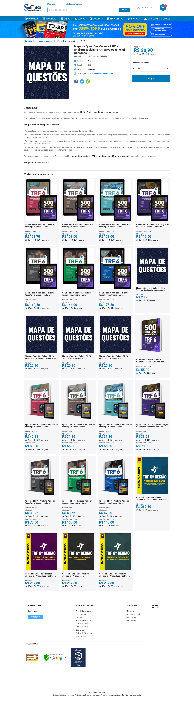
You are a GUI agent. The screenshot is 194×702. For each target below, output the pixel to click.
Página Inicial (29, 41)
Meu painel (130, 611)
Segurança (80, 630)
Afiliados (35, 616)
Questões (98, 19)
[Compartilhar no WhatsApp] (88, 81)
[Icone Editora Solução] (33, 7)
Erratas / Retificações (159, 19)
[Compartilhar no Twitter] (82, 81)
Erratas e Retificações (84, 620)
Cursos (81, 19)
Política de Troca (82, 627)
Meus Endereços (132, 617)
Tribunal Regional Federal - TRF (100, 73)
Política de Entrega (82, 624)
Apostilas (51, 19)
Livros (67, 19)
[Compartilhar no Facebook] (76, 81)
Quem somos (33, 611)
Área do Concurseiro (83, 611)
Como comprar (81, 614)
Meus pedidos (52, 4)
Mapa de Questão (45, 41)
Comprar (151, 78)
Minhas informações (133, 614)
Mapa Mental (116, 19)
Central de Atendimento (73, 4)
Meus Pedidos (131, 620)
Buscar (124, 10)
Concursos (32, 19)
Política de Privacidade (84, 633)
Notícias (135, 19)
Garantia (79, 617)
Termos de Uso (81, 636)
